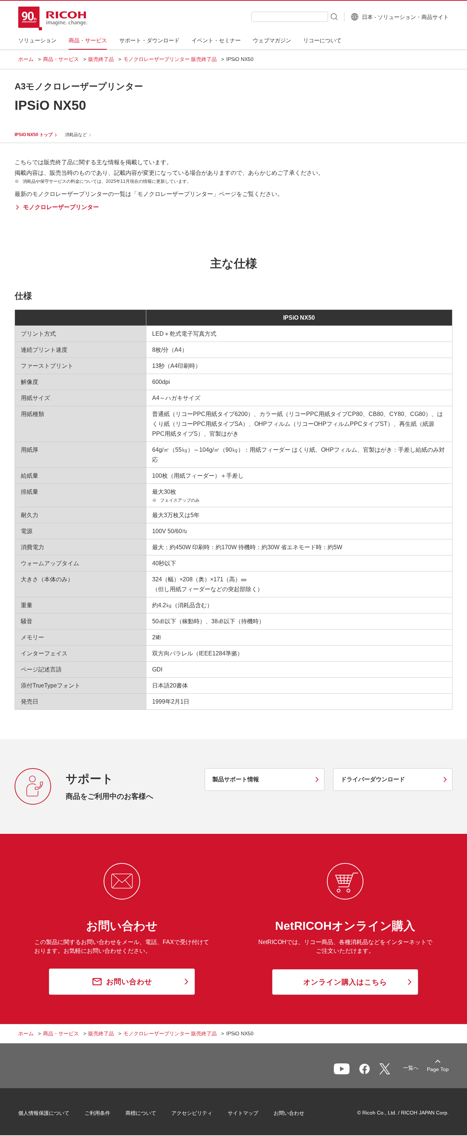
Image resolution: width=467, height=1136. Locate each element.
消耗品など (76, 134)
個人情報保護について (43, 1113)
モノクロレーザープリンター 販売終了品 (170, 59)
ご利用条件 (97, 1113)
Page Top (438, 1069)
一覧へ (410, 1068)
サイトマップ (243, 1113)
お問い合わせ (289, 1113)
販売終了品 (101, 59)
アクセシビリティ (191, 1113)
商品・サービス (61, 59)
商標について (141, 1113)
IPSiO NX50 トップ (34, 134)
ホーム (26, 59)
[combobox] (289, 17)
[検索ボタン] (333, 16)
